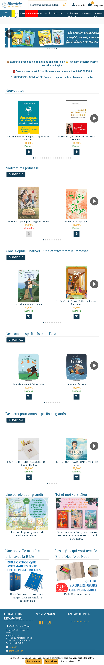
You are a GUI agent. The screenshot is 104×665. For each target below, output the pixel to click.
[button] (8, 41)
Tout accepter (34, 661)
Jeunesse (86, 14)
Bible (22, 14)
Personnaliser (67, 661)
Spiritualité (44, 14)
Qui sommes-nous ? (79, 621)
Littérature (56, 14)
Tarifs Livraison (14, 651)
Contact (11, 647)
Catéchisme (32, 14)
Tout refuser (51, 661)
